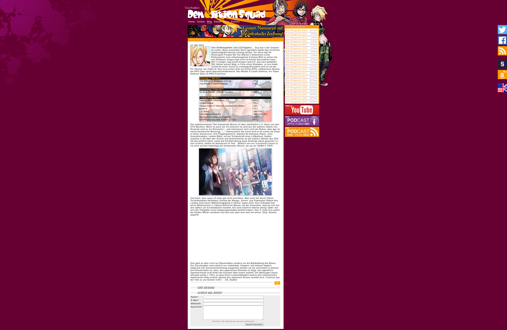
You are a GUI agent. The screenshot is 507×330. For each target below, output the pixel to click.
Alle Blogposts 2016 (296, 62)
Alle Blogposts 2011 (296, 80)
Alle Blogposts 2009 (296, 87)
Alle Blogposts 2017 (296, 59)
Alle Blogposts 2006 (296, 98)
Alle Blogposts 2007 (296, 94)
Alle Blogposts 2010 (296, 84)
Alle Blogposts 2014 (296, 69)
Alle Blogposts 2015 (296, 66)
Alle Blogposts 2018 (296, 55)
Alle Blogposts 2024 (296, 34)
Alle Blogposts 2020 (296, 48)
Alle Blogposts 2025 (296, 30)
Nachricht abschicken (254, 325)
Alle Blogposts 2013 (296, 73)
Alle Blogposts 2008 (296, 91)
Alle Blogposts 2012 (296, 77)
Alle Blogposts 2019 (296, 52)
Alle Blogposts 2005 (296, 102)
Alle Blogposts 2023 (296, 37)
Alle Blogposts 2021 (296, 45)
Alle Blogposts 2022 (296, 41)
